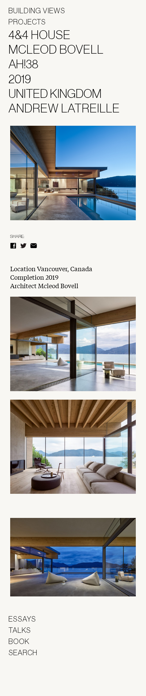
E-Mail (34, 245)
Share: (17, 236)
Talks (19, 630)
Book (19, 641)
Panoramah (27, 678)
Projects (27, 22)
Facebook (13, 245)
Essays (22, 619)
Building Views (36, 10)
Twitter (23, 245)
